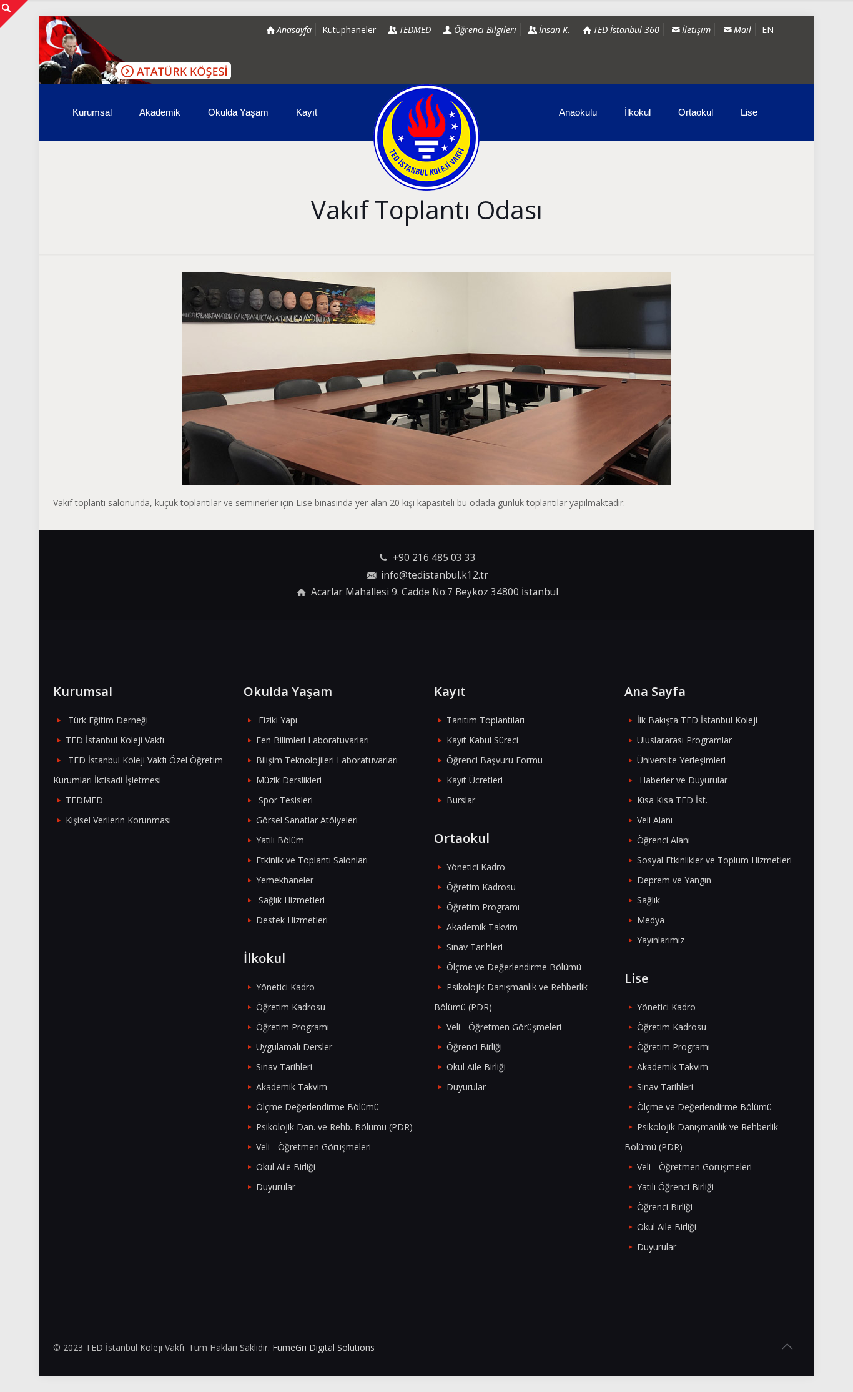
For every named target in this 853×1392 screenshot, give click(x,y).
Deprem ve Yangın (674, 880)
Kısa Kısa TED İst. (672, 800)
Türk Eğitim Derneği (108, 720)
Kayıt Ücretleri (474, 780)
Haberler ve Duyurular (683, 780)
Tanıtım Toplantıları (485, 720)
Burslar (460, 800)
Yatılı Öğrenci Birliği (675, 1187)
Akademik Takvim (291, 1087)
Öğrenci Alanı (663, 840)
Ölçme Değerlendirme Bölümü (317, 1107)
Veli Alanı (655, 820)
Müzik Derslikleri (289, 780)
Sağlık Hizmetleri (292, 900)
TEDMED (84, 800)
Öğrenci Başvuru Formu (494, 760)
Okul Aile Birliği (285, 1167)
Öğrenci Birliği (474, 1047)
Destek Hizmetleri (292, 920)
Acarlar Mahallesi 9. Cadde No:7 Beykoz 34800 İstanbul (434, 592)
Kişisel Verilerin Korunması (118, 820)
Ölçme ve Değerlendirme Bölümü (513, 967)
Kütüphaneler (349, 30)
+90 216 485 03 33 (434, 557)
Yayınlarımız (660, 940)
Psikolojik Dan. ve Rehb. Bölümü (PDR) (334, 1127)
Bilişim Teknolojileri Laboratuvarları (327, 760)
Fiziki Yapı (278, 720)
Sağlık (648, 900)
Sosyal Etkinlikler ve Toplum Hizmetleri (714, 860)
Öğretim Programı (292, 1027)
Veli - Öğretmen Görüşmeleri (313, 1147)
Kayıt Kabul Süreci (482, 740)
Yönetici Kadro (285, 987)
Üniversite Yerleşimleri (681, 760)
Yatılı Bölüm (280, 840)
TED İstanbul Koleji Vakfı (115, 740)
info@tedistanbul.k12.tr (434, 575)
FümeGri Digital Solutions (323, 1347)
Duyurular (275, 1187)
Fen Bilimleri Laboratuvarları (312, 740)
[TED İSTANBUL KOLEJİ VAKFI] (426, 137)
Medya (650, 920)
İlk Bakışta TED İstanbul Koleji (697, 720)
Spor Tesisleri (286, 800)
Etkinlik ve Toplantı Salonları (312, 860)
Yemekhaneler (284, 880)
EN (768, 30)
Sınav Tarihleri (284, 1067)
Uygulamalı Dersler (294, 1047)
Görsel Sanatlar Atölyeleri (307, 820)
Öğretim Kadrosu (290, 1007)
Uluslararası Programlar (684, 740)
